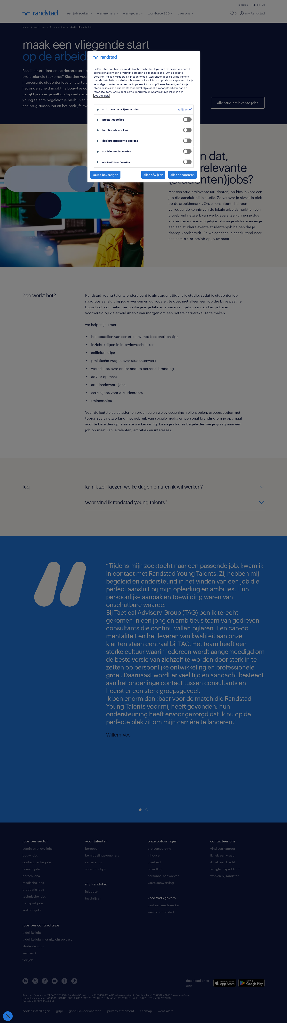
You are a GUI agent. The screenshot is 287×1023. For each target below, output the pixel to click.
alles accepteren (182, 174)
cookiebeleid (101, 95)
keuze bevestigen (105, 174)
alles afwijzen (153, 174)
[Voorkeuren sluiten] (8, 1016)
